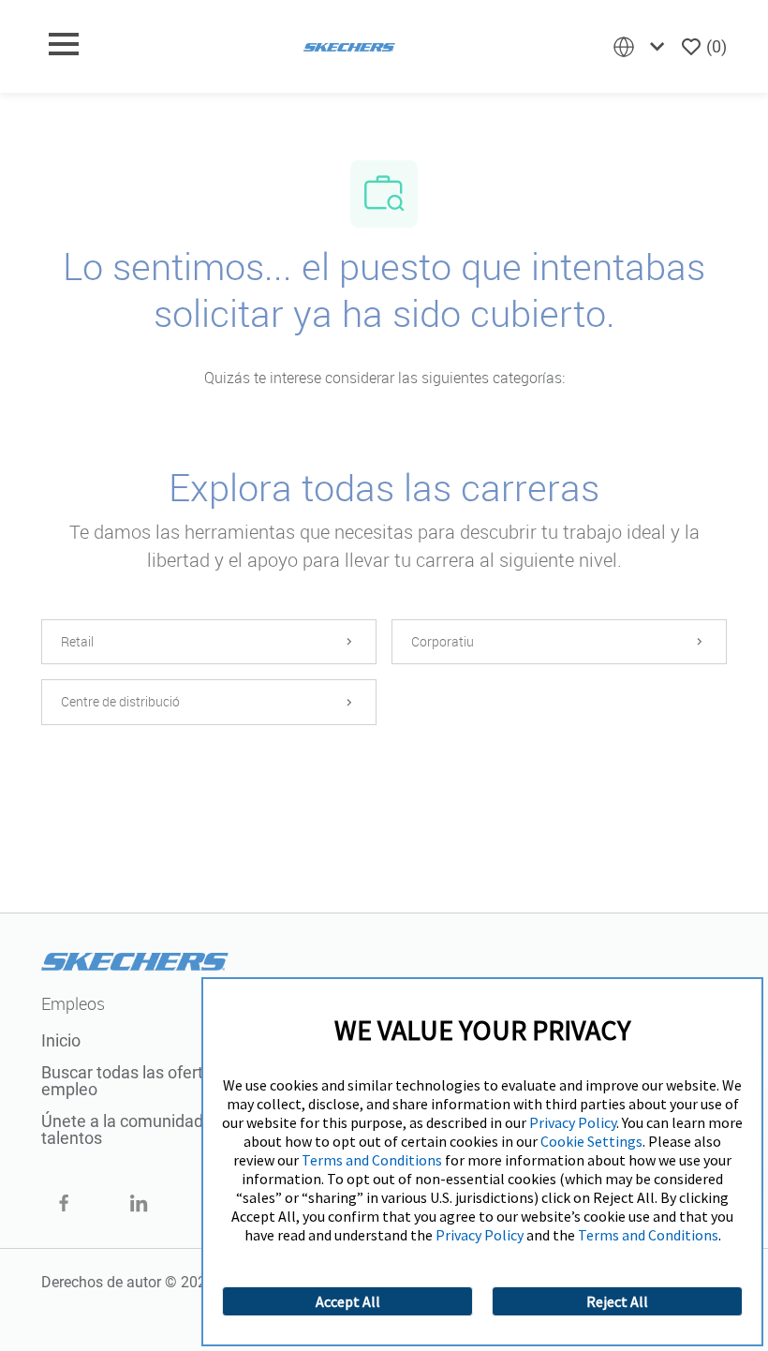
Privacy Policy (572, 1122)
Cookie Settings (591, 1141)
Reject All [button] (617, 1301)
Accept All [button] (348, 1301)
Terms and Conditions (372, 1160)
